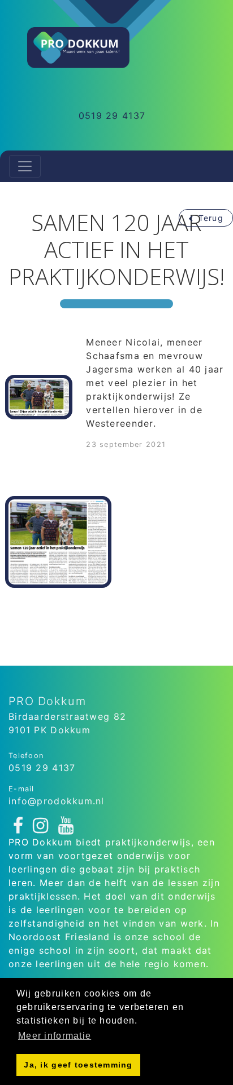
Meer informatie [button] (54, 1035)
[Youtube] (66, 826)
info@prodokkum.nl (56, 801)
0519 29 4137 (112, 115)
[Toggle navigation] (25, 166)
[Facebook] (18, 826)
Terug (211, 218)
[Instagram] (40, 826)
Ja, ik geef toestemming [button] (78, 1064)
